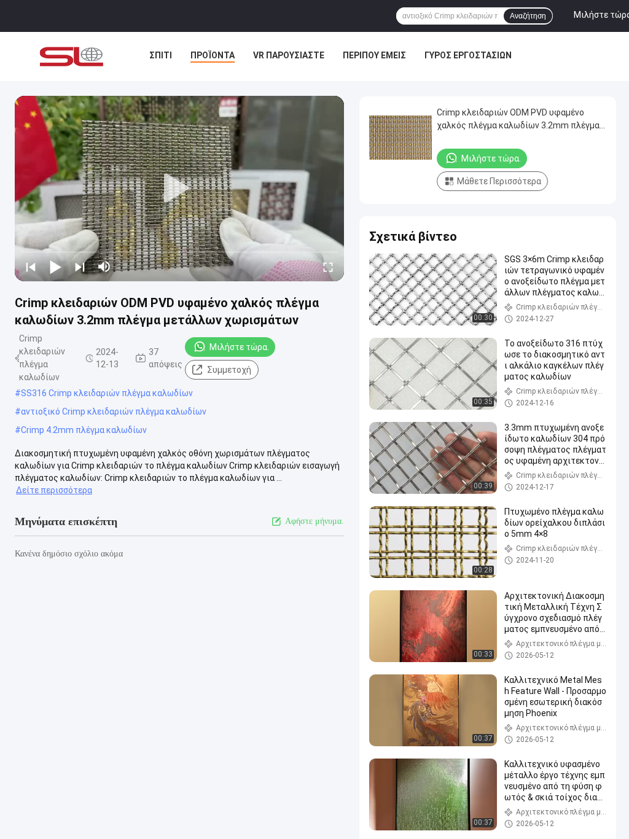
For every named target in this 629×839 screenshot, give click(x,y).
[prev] (30, 266)
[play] (179, 188)
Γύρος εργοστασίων (468, 55)
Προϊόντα (212, 55)
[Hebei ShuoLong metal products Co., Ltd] (71, 56)
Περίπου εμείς (374, 55)
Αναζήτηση (528, 16)
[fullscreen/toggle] (328, 266)
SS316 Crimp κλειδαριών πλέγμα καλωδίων (107, 393)
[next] (80, 266)
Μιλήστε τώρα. (239, 347)
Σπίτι (160, 55)
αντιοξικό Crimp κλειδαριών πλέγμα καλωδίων (113, 411)
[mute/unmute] (104, 266)
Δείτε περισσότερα (54, 490)
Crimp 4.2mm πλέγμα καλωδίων (84, 430)
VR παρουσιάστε (288, 55)
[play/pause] (55, 266)
